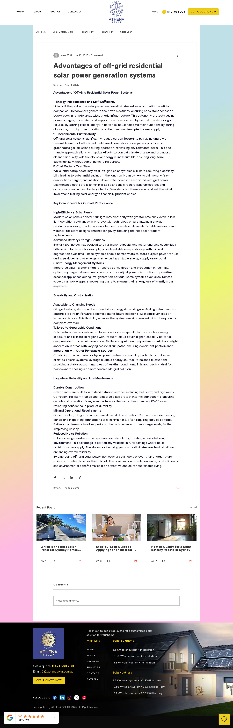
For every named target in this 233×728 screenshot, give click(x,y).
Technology (86, 32)
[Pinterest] (84, 697)
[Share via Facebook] (55, 477)
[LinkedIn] (62, 697)
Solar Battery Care (63, 32)
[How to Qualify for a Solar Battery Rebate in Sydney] (171, 527)
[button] (155, 12)
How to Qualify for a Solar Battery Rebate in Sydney (171, 548)
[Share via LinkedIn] (71, 477)
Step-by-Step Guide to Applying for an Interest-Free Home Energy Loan (115, 548)
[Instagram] (69, 697)
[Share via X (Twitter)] (63, 477)
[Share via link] (80, 477)
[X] (76, 697)
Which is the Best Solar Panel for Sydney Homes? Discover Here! (60, 548)
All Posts (41, 32)
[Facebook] (54, 697)
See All (193, 507)
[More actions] (178, 55)
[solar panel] (61, 527)
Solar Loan (126, 32)
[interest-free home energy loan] (116, 527)
